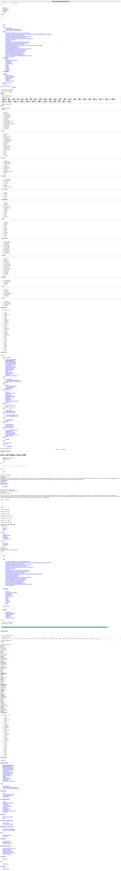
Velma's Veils (8, 442)
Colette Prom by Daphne (10, 393)
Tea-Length (6, 251)
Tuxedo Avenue (6, 606)
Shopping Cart (6, 9)
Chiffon (5, 223)
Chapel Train (6, 244)
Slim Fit (5, 284)
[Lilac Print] (4, 472)
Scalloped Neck (7, 268)
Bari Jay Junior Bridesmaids (11, 386)
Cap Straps (6, 301)
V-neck (5, 274)
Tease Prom (8, 402)
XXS (41, 101)
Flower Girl (6, 119)
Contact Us (5, 527)
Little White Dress (8, 140)
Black (5, 346)
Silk (5, 233)
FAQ (4, 530)
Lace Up (6, 181)
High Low (6, 166)
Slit (5, 173)
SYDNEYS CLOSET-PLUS (11, 375)
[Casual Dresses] (6, 648)
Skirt (5, 150)
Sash (5, 215)
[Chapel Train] (3, 687)
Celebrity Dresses (7, 162)
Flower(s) (6, 210)
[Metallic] (2, 670)
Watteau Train (7, 253)
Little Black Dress (7, 139)
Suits (6, 406)
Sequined (6, 232)
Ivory (5, 341)
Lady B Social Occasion (10, 433)
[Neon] (2, 671)
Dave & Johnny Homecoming (12, 414)
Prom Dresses (7, 125)
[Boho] (4, 653)
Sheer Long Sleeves (8, 293)
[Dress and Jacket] (4, 654)
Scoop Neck (6, 269)
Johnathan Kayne (9, 398)
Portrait (5, 267)
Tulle (5, 236)
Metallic (5, 193)
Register (4, 11)
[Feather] (3, 682)
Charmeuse (6, 222)
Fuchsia (5, 333)
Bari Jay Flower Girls (10, 419)
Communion (6, 117)
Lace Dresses (7, 138)
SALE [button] (4, 376)
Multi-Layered (7, 167)
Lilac (5, 327)
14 (46, 99)
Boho (5, 135)
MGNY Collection (9, 435)
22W (5, 101)
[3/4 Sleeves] (4, 703)
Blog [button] (4, 559)
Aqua (5, 318)
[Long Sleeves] (4, 704)
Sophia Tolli (8, 374)
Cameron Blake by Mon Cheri (12, 430)
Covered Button (7, 179)
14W (96, 99)
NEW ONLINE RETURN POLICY (60, 1)
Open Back (6, 168)
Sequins (5, 216)
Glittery (5, 192)
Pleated (5, 170)
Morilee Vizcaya (9, 425)
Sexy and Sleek (7, 146)
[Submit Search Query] (14, 620)
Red (5, 337)
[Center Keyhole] (4, 659)
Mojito (5, 313)
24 (71, 99)
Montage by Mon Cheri (10, 432)
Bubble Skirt (6, 161)
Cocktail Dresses (7, 116)
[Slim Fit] (4, 700)
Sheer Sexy (6, 148)
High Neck (6, 261)
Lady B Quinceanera (10, 424)
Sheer (5, 184)
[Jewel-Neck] (4, 694)
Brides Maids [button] (3, 790)
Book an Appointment (14, 3)
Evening (6, 118)
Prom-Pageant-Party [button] (5, 799)
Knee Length (7, 247)
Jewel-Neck (6, 262)
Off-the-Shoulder (7, 264)
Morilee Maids (8, 388)
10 (36, 99)
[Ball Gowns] (4, 652)
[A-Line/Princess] (4, 697)
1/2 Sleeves (6, 289)
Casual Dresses (7, 114)
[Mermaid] (4, 699)
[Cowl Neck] (4, 691)
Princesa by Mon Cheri (10, 426)
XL (65, 101)
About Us (5, 534)
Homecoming (7, 122)
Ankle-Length (7, 241)
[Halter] (4, 692)
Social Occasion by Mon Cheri (12, 434)
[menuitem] (61, 7)
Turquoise (6, 319)
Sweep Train (6, 250)
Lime (5, 317)
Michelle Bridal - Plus (10, 368)
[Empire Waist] (4, 698)
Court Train (6, 245)
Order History (6, 544)
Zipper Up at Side (7, 186)
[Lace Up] (4, 665)
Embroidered (6, 207)
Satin (5, 231)
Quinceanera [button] (3, 838)
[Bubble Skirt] (4, 657)
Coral (5, 340)
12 (41, 99)
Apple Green (7, 314)
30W (29, 101)
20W (114, 99)
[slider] (108, 627)
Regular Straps (7, 302)
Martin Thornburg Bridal (10, 366)
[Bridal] (6, 646)
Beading (6, 204)
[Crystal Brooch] (3, 677)
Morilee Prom (8, 399)
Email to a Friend (4, 484)
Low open (6, 183)
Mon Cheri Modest (9, 370)
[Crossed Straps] (4, 664)
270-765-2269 (4, 3)
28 (81, 99)
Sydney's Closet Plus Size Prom (12, 401)
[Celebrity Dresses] (4, 658)
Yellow (5, 312)
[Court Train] (3, 689)
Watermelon (6, 334)
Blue (5, 323)
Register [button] (5, 609)
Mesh (5, 228)
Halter (5, 259)
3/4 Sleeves (6, 290)
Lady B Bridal (8, 365)
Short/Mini (6, 249)
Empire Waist (7, 281)
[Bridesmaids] (6, 647)
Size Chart (3, 481)
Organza (6, 229)
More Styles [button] (5, 443)
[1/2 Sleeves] (4, 702)
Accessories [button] (3, 856)
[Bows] (3, 676)
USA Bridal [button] (5, 588)
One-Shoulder (7, 266)
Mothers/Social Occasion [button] (6, 845)
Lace (5, 213)
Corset (5, 165)
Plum (5, 336)
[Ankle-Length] (3, 685)
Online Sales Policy (4, 483)
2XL (71, 101)
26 (76, 99)
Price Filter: (5, 90)
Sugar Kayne (8, 420)
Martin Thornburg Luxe (10, 367)
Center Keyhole (7, 163)
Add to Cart (3, 477)
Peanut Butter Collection (10, 405)
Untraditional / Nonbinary (11, 411)
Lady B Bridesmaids (10, 387)
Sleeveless (6, 296)
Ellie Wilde (8, 397)
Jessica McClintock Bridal (11, 364)
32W (35, 101)
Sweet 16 (6, 128)
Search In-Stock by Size (7, 95)
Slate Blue (6, 322)
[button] (4, 24)
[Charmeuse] (3, 680)
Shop (4, 555)
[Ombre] (2, 672)
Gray (5, 347)
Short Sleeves (7, 294)
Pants (5, 144)
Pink (5, 331)
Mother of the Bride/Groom (9, 123)
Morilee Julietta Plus (10, 373)
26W (17, 101)
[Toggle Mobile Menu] (1, 552)
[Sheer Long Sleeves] (4, 705)
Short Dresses (7, 149)
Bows (5, 205)
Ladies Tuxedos (9, 410)
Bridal (5, 112)
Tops (5, 153)
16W (102, 99)
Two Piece (6, 155)
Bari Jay (7, 385)
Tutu (5, 154)
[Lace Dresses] (4, 655)
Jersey (5, 226)
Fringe (5, 211)
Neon (5, 194)
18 (56, 99)
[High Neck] (4, 693)
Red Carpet (6, 127)
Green (5, 316)
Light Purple (6, 328)
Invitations (8, 439)
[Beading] (3, 675)
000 (5, 99)
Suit (5, 151)
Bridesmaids (6, 113)
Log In (4, 12)
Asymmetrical (7, 242)
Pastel (5, 197)
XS (46, 101)
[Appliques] (3, 674)
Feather (5, 209)
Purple (5, 326)
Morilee (7, 371)
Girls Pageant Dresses (8, 121)
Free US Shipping (6, 538)
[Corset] (4, 660)
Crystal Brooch (7, 206)
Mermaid (6, 282)
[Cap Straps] (4, 708)
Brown (5, 345)
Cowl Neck (6, 258)
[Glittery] (2, 668)
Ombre (5, 196)
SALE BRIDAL (9, 379)
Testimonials (5, 537)
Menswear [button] (5, 403)
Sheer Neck (6, 271)
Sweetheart (6, 273)
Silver (5, 348)
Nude (5, 342)
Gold (5, 343)
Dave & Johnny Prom (10, 396)
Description (5, 486)
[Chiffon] (3, 681)
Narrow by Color (6, 310)
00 (10, 99)
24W (11, 101)
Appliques (6, 202)
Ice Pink (6, 329)
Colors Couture (9, 395)
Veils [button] (4, 440)
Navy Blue (6, 324)
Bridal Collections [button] (4, 762)
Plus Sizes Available (8, 171)
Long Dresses (7, 141)
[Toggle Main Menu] (1, 22)
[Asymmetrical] (3, 686)
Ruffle (5, 214)
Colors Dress (8, 394)
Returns (4, 528)
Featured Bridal (9, 446)
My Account (5, 8)
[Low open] (4, 666)
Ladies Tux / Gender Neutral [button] (8, 407)
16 (51, 99)
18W (108, 99)
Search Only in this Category (8, 89)
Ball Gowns (6, 134)
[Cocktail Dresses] (6, 649)
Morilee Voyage (9, 372)
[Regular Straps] (4, 709)
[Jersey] (3, 683)
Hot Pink (6, 332)
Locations (5, 536)
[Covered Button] (4, 663)
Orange (5, 338)
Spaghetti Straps (7, 304)
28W (23, 101)
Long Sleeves (7, 292)
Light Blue (6, 321)
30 (86, 99)
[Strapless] (4, 711)
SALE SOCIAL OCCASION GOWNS (14, 381)
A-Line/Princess (7, 280)
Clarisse (7, 391)
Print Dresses (7, 145)
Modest (5, 143)
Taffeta (5, 234)
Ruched (5, 172)
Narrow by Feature (6, 107)
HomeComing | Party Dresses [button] (7, 826)
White (5, 350)
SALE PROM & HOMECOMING (13, 380)
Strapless (6, 272)
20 (61, 99)
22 (66, 99)
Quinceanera (6, 126)
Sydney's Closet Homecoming (12, 416)
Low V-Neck (7, 263)
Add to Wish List (4, 480)
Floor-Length (7, 246)
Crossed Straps (7, 180)
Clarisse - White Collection (11, 362)
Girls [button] (2, 832)
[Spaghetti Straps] (4, 710)
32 (90, 99)
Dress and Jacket (7, 136)
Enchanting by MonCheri (11, 363)
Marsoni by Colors (9, 431)
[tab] (61, 366)
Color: (2, 468)
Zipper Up (6, 185)
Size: (1, 463)
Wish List (5, 7)
